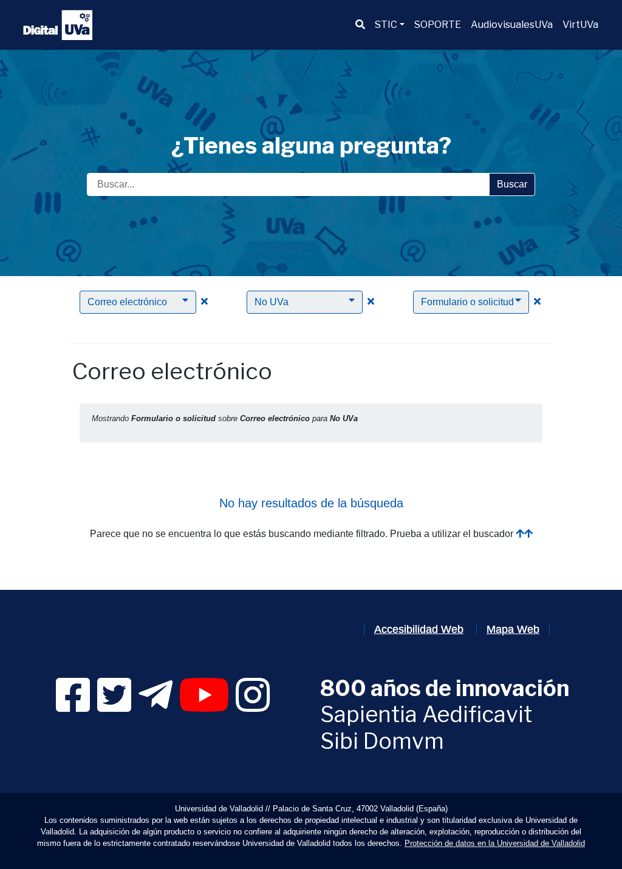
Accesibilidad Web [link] (418, 629)
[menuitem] (360, 25)
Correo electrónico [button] (127, 302)
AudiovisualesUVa (512, 24)
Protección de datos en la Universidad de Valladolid (495, 843)
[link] (73, 706)
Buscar (512, 184)
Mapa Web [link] (513, 629)
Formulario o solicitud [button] (467, 302)
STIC (386, 24)
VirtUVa (580, 24)
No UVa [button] (272, 302)
